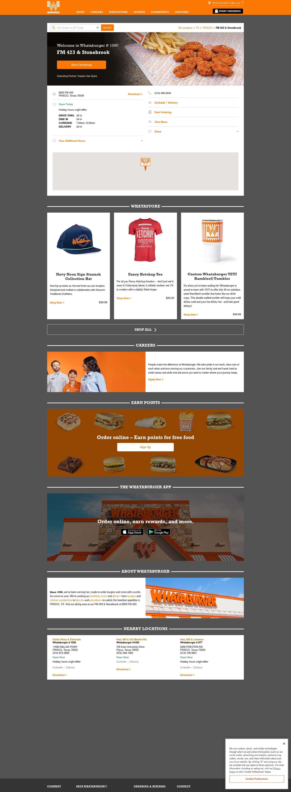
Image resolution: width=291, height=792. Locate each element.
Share (157, 131)
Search (107, 27)
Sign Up (145, 447)
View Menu (160, 122)
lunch (104, 596)
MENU (80, 11)
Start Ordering (230, 11)
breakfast (95, 596)
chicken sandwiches (61, 600)
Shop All (143, 329)
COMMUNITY (160, 11)
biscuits (80, 600)
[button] (145, 164)
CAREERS (97, 11)
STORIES (139, 11)
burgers (131, 596)
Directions (134, 94)
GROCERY (182, 11)
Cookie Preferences (257, 778)
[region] (256, 764)
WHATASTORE (118, 11)
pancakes (94, 600)
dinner (115, 596)
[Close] (284, 743)
